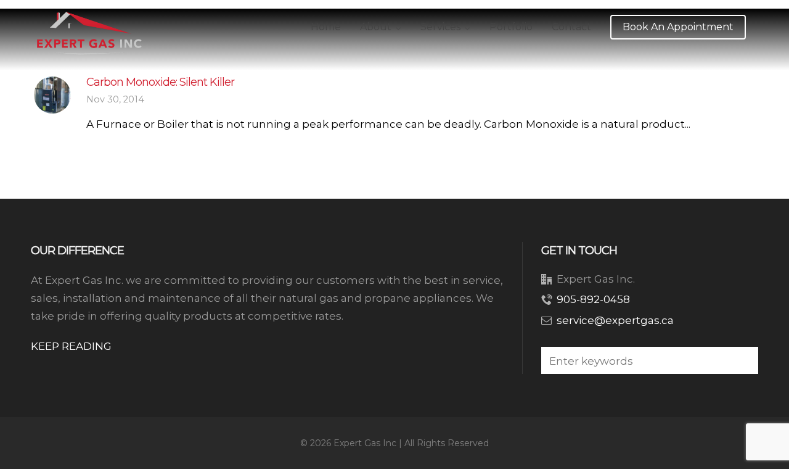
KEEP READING (71, 346)
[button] (742, 360)
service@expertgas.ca (615, 320)
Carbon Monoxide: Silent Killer (160, 82)
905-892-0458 (593, 299)
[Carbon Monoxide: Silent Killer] (52, 95)
